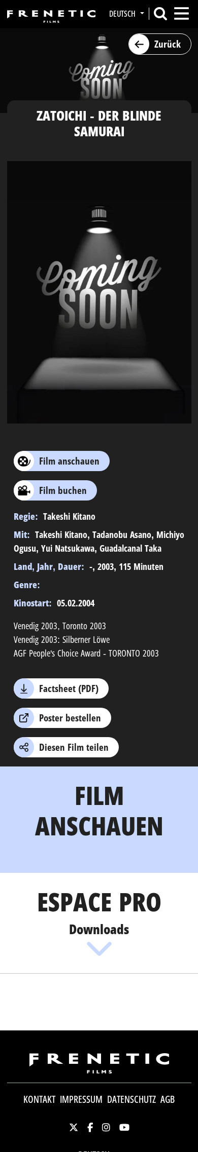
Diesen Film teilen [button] (74, 747)
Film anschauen (69, 461)
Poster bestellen (70, 717)
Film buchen (63, 490)
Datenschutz (131, 1099)
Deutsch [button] (123, 13)
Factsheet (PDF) (68, 688)
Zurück (167, 44)
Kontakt (39, 1099)
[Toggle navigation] (181, 13)
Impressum (81, 1099)
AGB (167, 1099)
